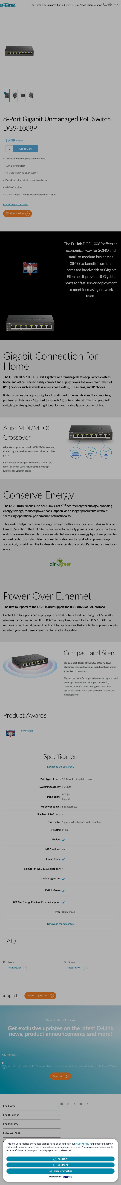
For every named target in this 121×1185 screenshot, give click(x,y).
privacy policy (82, 1144)
